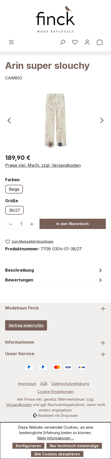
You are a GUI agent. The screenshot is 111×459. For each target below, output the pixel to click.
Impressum (27, 383)
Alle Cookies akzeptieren (57, 454)
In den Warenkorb (72, 224)
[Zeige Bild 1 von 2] (51, 144)
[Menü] (11, 42)
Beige (14, 189)
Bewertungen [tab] (19, 279)
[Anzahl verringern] (10, 224)
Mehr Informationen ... (55, 438)
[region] (55, 120)
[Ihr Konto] (87, 42)
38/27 (14, 210)
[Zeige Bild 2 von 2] (60, 144)
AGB (43, 383)
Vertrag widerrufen (26, 325)
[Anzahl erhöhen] (32, 224)
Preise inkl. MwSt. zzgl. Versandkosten (43, 165)
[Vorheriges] (9, 120)
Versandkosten (19, 404)
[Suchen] (62, 42)
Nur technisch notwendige (74, 446)
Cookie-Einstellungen (55, 391)
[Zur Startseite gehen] (55, 19)
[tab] (54, 270)
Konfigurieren (28, 446)
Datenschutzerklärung (70, 383)
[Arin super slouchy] (55, 120)
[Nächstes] (102, 120)
